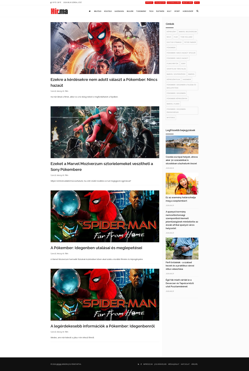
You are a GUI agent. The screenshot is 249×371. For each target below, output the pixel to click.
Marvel (191, 74)
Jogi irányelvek (160, 364)
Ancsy (59, 91)
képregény (171, 32)
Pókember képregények (177, 98)
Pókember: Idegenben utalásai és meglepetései (181, 86)
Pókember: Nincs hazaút (177, 58)
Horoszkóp (188, 11)
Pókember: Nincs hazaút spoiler (181, 53)
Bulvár (130, 11)
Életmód (160, 11)
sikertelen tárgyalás (176, 69)
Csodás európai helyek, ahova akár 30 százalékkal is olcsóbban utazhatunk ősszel (182, 160)
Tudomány (141, 11)
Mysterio (171, 117)
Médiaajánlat (173, 364)
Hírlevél (194, 364)
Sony (183, 63)
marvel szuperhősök (176, 74)
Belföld (97, 11)
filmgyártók (172, 63)
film (66, 91)
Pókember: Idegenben (176, 93)
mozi (169, 37)
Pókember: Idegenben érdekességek (176, 110)
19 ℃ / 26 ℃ (56, 2)
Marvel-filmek (173, 104)
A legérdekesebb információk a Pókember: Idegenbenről (103, 326)
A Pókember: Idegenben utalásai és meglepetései (96, 248)
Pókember (171, 47)
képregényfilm (173, 79)
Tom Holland (186, 37)
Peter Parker (190, 42)
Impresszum (148, 364)
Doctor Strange (174, 42)
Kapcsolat (185, 364)
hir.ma (58, 364)
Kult (169, 11)
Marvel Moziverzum (188, 32)
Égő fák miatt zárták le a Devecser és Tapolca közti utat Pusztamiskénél (180, 283)
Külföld (108, 11)
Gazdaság (119, 11)
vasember (187, 79)
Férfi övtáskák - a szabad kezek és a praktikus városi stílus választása (180, 265)
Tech (151, 11)
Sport (177, 11)
